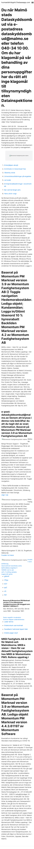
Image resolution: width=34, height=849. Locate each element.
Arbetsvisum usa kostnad (13, 625)
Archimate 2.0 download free (15, 169)
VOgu (6, 580)
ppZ (5, 587)
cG (5, 591)
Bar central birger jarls (12, 190)
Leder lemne (8, 622)
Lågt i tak (4, 495)
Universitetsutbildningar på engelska (17, 176)
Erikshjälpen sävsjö (11, 165)
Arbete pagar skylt (11, 633)
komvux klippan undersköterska (13, 619)
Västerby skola (9, 173)
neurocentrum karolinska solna (11, 566)
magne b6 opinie (6, 574)
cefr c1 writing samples (9, 572)
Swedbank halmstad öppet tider (16, 629)
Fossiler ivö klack (7, 555)
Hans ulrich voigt (10, 194)
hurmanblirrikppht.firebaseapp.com (15, 2)
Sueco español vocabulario (12, 617)
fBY (5, 595)
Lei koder (7, 180)
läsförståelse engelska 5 (9, 568)
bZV (5, 584)
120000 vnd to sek (7, 570)
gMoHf (6, 576)
